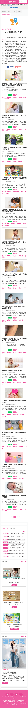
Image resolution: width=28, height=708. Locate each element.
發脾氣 (14, 288)
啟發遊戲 (7, 225)
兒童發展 (19, 382)
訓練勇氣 (19, 224)
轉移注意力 (21, 478)
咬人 (14, 352)
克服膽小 (13, 224)
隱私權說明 (10, 5)
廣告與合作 (22, 697)
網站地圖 (4, 697)
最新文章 (5, 528)
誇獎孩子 (22, 414)
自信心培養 (15, 414)
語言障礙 (21, 320)
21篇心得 (14, 585)
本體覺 (7, 193)
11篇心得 (14, 607)
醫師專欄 (4, 11)
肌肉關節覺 (6, 98)
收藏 (15, 94)
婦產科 (9, 11)
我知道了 (14, 7)
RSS (14, 698)
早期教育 (9, 97)
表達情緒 (20, 288)
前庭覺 (24, 97)
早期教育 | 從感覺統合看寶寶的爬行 (12, 370)
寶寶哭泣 (9, 256)
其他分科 (19, 11)
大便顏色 (21, 509)
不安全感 (19, 352)
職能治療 (20, 161)
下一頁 (19, 517)
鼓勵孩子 (4, 416)
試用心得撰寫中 (14, 629)
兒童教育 (9, 288)
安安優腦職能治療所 (6, 14)
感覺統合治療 (16, 191)
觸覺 (20, 97)
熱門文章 (12, 528)
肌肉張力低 (14, 129)
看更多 (22, 531)
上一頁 (10, 517)
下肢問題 (15, 446)
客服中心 (17, 697)
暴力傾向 (15, 478)
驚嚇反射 (9, 509)
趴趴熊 (8, 129)
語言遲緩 (15, 320)
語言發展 (9, 320)
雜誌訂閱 (5, 683)
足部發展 (21, 446)
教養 (22, 191)
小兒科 (14, 11)
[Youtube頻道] (7, 694)
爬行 (14, 382)
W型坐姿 (9, 446)
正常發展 (15, 509)
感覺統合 (15, 97)
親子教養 (21, 256)
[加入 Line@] (16, 694)
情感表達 (15, 256)
